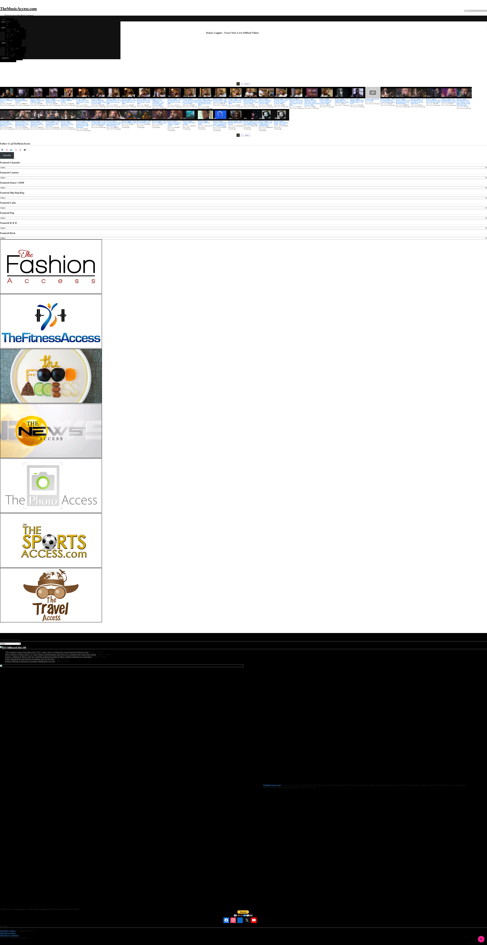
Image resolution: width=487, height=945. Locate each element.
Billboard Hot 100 (16, 647)
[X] (20, 150)
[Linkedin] (240, 920)
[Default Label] (11, 150)
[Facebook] (2, 150)
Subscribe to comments (9, 935)
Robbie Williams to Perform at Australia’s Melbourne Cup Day (30, 661)
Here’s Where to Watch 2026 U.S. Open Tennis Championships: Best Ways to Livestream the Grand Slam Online (50, 654)
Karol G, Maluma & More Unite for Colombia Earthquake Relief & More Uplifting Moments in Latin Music (48, 657)
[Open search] (481, 939)
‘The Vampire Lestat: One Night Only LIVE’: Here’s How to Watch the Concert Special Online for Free (47, 652)
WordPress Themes (7, 931)
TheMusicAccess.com (18, 8)
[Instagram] (7, 150)
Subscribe (7, 155)
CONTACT (5, 58)
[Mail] (260, 920)
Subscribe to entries (8, 933)
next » (247, 84)
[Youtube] (253, 920)
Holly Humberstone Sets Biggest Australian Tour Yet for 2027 (30, 659)
